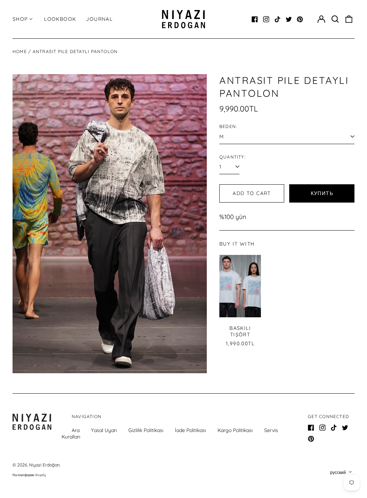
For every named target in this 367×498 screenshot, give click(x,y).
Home (20, 51)
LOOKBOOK (60, 19)
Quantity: (232, 157)
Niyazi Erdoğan (44, 465)
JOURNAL (99, 19)
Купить (322, 193)
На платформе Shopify (29, 475)
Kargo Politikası (235, 430)
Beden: (228, 126)
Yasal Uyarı (104, 430)
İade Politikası (190, 430)
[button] (335, 19)
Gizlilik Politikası (145, 430)
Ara (76, 430)
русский (338, 472)
